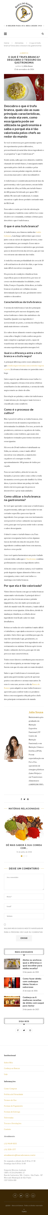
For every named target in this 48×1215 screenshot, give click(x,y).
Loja (5, 1074)
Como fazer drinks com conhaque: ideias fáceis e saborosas (32, 983)
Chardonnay (31, 559)
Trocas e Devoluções (12, 1123)
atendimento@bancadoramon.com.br (19, 1155)
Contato (7, 1129)
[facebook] (15, 1195)
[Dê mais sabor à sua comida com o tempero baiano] (24, 828)
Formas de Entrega (12, 1111)
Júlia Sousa (28, 66)
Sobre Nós (8, 1062)
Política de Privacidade (13, 1094)
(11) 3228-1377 (10, 1149)
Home (6, 43)
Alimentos (19, 43)
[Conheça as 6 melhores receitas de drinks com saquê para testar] (12, 1001)
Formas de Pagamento (13, 1106)
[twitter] (21, 1195)
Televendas (8, 1117)
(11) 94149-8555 (10, 1143)
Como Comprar (10, 1088)
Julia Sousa (36, 712)
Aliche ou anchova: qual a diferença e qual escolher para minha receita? (32, 964)
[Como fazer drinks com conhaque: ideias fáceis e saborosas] (12, 982)
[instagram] (27, 1195)
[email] (33, 1195)
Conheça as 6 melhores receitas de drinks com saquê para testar (33, 1001)
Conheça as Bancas (12, 1068)
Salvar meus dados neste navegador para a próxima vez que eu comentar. (23, 930)
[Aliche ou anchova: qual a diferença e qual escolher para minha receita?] (12, 964)
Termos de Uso (10, 1100)
